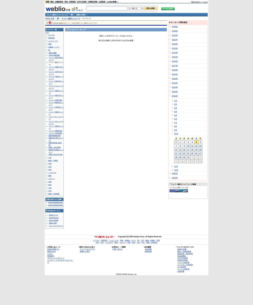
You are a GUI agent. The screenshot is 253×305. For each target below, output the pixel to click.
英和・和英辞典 (70, 1)
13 (200, 146)
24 (188, 153)
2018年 (175, 70)
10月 (176, 134)
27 (200, 153)
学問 (50, 164)
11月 (176, 166)
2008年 (175, 27)
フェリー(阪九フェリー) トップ (57, 15)
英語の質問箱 (53, 220)
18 (192, 150)
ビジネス (51, 35)
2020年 (175, 79)
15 (180, 150)
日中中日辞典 (82, 1)
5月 (175, 115)
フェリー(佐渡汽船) (55, 100)
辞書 (47, 1)
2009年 (175, 31)
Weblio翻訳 (181, 256)
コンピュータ (53, 41)
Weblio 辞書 (49, 18)
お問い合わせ (117, 249)
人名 (50, 188)
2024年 (175, 96)
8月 (175, 126)
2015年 (175, 57)
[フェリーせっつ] (183, 192)
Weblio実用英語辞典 (55, 205)
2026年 (175, 178)
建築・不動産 (53, 161)
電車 (50, 44)
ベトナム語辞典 (183, 269)
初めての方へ (196, 2)
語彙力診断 (53, 223)
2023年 (175, 92)
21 (176, 153)
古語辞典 (102, 1)
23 (184, 153)
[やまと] (174, 192)
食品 (50, 185)
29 (180, 157)
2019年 (175, 74)
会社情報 (148, 249)
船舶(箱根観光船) (55, 136)
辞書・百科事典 (53, 194)
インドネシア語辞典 (185, 265)
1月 (175, 101)
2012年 (175, 44)
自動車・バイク (53, 47)
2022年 (175, 87)
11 (192, 146)
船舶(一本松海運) (55, 147)
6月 (175, 119)
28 (176, 157)
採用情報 (148, 251)
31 (188, 157)
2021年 (175, 83)
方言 (50, 191)
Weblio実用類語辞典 (55, 202)
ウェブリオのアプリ (87, 249)
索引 (72, 15)
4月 (175, 112)
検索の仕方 (51, 251)
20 (200, 150)
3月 (175, 108)
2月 (175, 104)
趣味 (50, 176)
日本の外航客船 (54, 55)
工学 (50, 158)
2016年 (175, 61)
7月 (175, 123)
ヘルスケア (52, 173)
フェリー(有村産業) (55, 133)
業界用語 (51, 38)
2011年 (175, 40)
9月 (175, 130)
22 (180, 153)
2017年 (175, 66)
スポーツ (51, 179)
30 (184, 157)
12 (196, 146)
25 (192, 153)
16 (184, 150)
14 (176, 150)
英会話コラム (53, 215)
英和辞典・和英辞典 (185, 254)
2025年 (175, 173)
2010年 (175, 35)
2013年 (175, 48)
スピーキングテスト (56, 226)
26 (196, 153)
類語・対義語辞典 (56, 1)
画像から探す (81, 15)
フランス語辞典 (183, 262)
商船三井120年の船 (55, 155)
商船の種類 (53, 53)
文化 (50, 167)
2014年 (175, 53)
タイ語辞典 (181, 267)
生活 (50, 170)
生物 (50, 182)
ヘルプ (205, 2)
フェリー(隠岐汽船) (55, 131)
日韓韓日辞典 (93, 1)
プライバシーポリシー (55, 258)
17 (188, 150)
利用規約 (50, 256)
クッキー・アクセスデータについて (60, 261)
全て (47, 32)
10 (188, 146)
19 (196, 150)
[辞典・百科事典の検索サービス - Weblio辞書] (58, 10)
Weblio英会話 (54, 218)
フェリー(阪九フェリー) (71, 18)
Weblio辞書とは (53, 249)
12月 (176, 170)
